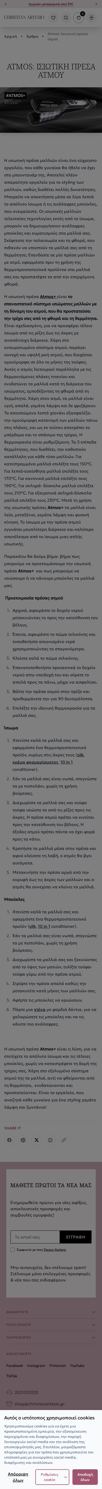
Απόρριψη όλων (18, 1477)
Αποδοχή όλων (85, 1477)
